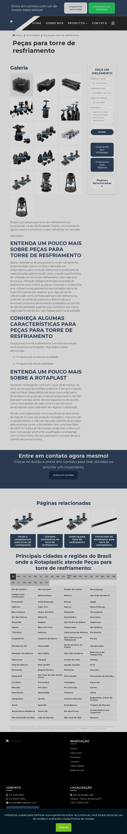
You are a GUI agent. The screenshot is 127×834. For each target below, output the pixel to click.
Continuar (63, 827)
